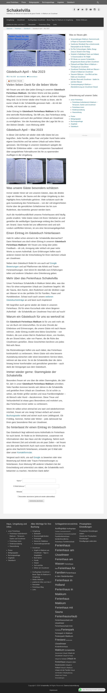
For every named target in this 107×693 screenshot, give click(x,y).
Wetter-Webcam (81, 20)
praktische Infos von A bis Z (15, 24)
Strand (36, 563)
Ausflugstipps (71, 528)
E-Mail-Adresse (19, 486)
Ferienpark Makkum (64, 636)
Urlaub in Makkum (67, 667)
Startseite (10, 28)
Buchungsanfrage (48, 2)
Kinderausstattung (78, 110)
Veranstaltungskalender (42, 544)
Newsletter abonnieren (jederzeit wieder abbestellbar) (37, 496)
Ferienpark (37, 538)
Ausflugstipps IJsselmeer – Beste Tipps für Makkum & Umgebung (50, 20)
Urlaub (65, 653)
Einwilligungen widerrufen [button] (88, 541)
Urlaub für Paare (68, 656)
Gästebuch (71, 2)
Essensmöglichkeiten (41, 536)
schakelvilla (22, 76)
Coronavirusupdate (70, 534)
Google (37, 457)
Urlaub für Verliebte (61, 659)
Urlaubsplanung (67, 673)
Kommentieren (33, 76)
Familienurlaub (68, 542)
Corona (57, 531)
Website (19, 492)
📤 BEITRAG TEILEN (15, 81)
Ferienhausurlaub (66, 616)
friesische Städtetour (41, 541)
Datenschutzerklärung (71, 685)
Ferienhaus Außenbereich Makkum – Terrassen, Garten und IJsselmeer (18, 536)
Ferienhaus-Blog (44, 24)
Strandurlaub (58, 653)
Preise (24, 2)
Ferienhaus (19, 28)
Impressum (53, 690)
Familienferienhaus (62, 536)
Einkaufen (37, 533)
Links (55, 24)
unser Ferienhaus (12, 2)
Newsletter (32, 24)
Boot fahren (38, 558)
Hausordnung (77, 112)
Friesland (60, 639)
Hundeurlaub (69, 640)
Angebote (60, 2)
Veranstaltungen (59, 678)
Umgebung (10, 20)
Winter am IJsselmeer (41, 568)
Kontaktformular (24, 452)
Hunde (36, 560)
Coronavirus (59, 534)
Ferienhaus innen (78, 107)
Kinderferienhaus (61, 646)
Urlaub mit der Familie (62, 670)
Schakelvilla (18, 10)
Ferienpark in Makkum (64, 633)
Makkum (59, 650)
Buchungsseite (13, 415)
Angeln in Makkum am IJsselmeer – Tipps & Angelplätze (41, 552)
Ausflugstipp (60, 528)
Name (19, 481)
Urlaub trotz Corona (61, 675)
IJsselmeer (21, 20)
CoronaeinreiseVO (65, 531)
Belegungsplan (34, 2)
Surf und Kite (38, 565)
